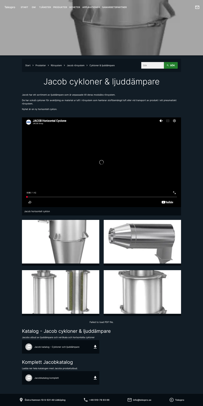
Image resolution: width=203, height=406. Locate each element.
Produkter (60, 7)
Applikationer (91, 7)
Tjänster (45, 7)
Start (24, 7)
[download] (95, 346)
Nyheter (74, 7)
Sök (172, 65)
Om (34, 7)
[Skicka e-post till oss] (197, 7)
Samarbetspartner (114, 7)
